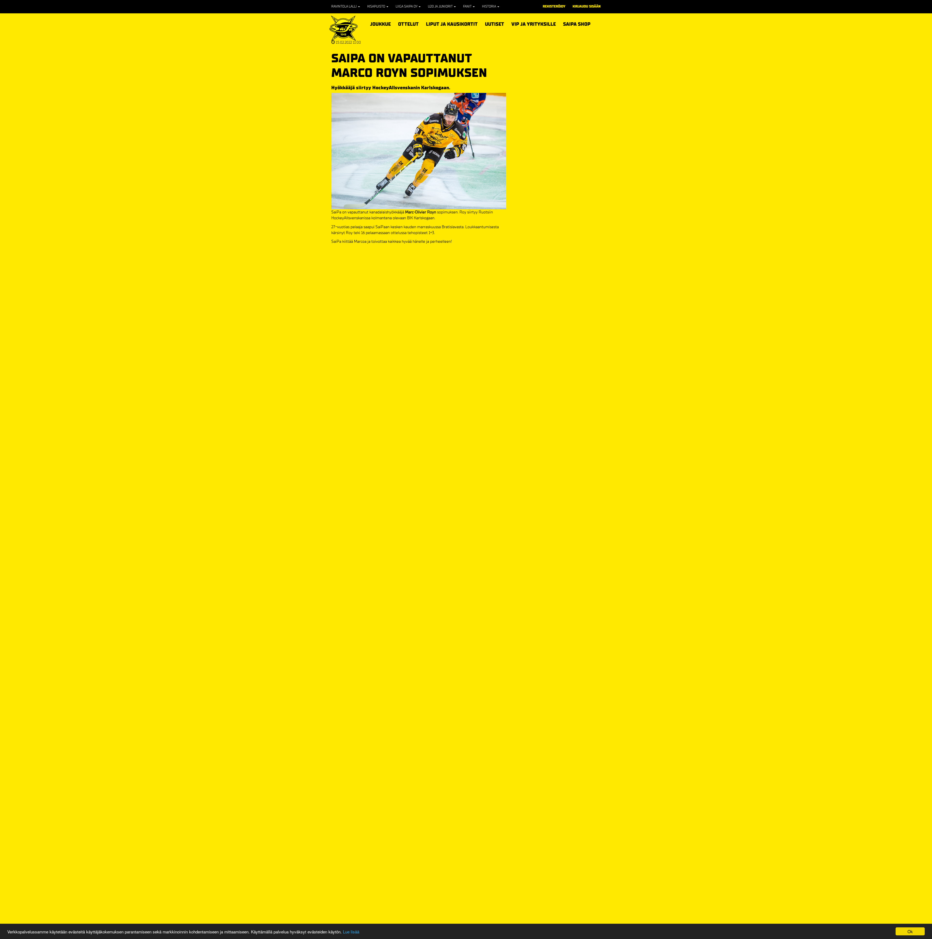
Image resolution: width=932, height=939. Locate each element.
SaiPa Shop (577, 24)
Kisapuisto (376, 6)
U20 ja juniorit (440, 6)
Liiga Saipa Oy (407, 6)
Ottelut (408, 23)
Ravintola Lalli (344, 6)
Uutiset (494, 24)
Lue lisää (351, 932)
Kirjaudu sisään (587, 6)
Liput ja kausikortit (452, 23)
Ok (910, 931)
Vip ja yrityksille (533, 23)
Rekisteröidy (554, 6)
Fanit (467, 6)
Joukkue (380, 23)
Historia (489, 6)
